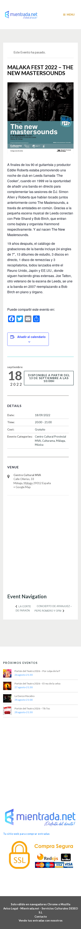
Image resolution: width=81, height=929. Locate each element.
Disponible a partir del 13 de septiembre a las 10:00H (49, 378)
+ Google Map (22, 487)
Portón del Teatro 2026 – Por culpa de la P (37, 671)
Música (39, 444)
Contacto (40, 916)
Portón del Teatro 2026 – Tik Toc (32, 708)
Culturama (48, 440)
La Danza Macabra (24, 696)
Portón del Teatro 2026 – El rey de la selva (37, 683)
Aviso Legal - (11, 908)
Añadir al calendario (31, 337)
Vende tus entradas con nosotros (41, 920)
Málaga (60, 440)
